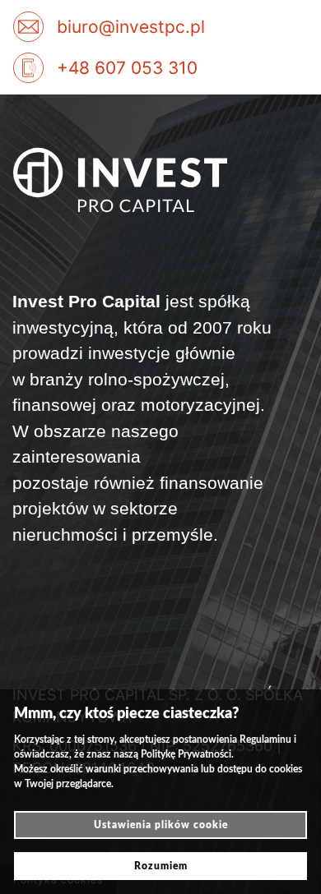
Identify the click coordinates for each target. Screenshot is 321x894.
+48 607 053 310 (127, 68)
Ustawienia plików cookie (161, 825)
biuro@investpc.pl (131, 26)
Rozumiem (161, 866)
